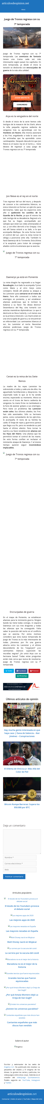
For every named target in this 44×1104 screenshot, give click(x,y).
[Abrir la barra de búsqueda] (38, 3)
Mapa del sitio (37, 1099)
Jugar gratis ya (22, 98)
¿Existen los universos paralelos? (22, 1008)
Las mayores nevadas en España (22, 931)
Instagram (36, 1080)
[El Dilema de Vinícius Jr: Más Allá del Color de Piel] (22, 764)
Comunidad (22, 105)
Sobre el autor (16, 1099)
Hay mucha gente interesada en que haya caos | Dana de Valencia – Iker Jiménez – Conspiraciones (22, 733)
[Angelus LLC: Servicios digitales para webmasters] (22, 686)
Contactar (5, 1099)
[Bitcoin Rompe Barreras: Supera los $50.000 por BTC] (22, 799)
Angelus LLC (9, 1067)
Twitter (8, 1083)
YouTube (26, 1080)
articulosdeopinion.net (15, 3)
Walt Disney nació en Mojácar (22, 942)
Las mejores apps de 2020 (22, 920)
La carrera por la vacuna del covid (22, 953)
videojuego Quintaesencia (28, 1077)
